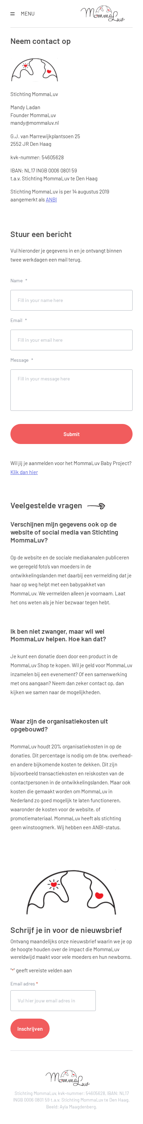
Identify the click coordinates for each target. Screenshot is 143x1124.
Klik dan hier (24, 472)
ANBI (51, 199)
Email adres (24, 983)
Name (18, 280)
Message (21, 360)
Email (18, 320)
